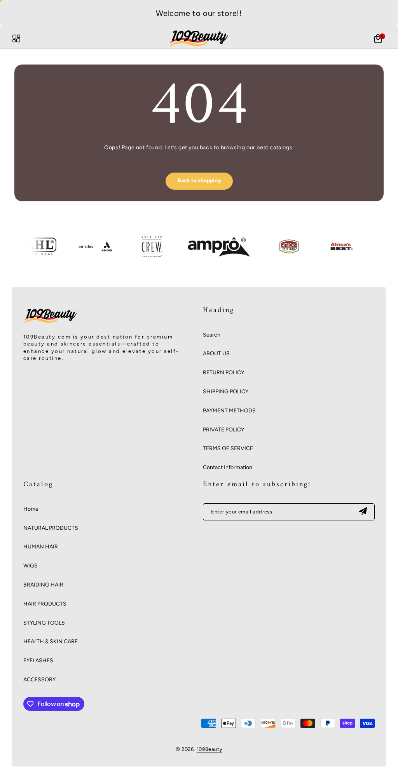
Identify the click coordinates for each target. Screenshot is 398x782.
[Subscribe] (362, 512)
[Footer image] (50, 323)
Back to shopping (199, 180)
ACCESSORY (39, 679)
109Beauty (209, 749)
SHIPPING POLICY (225, 391)
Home (30, 509)
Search (211, 335)
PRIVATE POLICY (223, 429)
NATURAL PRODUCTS (50, 528)
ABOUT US (216, 353)
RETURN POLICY (223, 372)
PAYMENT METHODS (229, 410)
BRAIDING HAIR (43, 584)
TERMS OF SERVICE (228, 448)
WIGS (30, 565)
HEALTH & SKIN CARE (50, 641)
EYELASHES (38, 660)
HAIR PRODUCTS (44, 603)
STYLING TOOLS (44, 623)
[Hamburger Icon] (16, 38)
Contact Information (227, 467)
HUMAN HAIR (40, 546)
